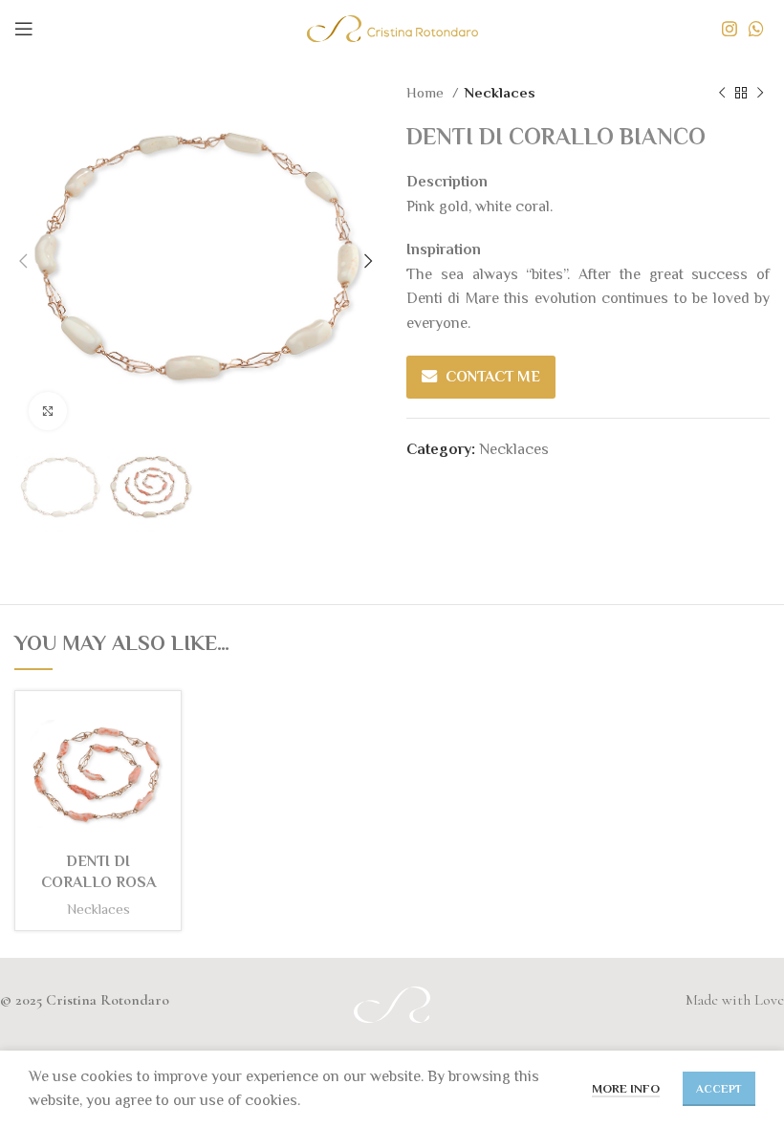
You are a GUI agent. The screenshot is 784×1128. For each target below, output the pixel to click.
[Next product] (760, 92)
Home (426, 92)
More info (626, 1088)
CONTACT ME (493, 376)
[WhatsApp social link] (756, 28)
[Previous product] (721, 92)
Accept (719, 1088)
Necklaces (500, 92)
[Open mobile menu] (24, 29)
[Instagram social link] (729, 28)
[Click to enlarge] (48, 411)
